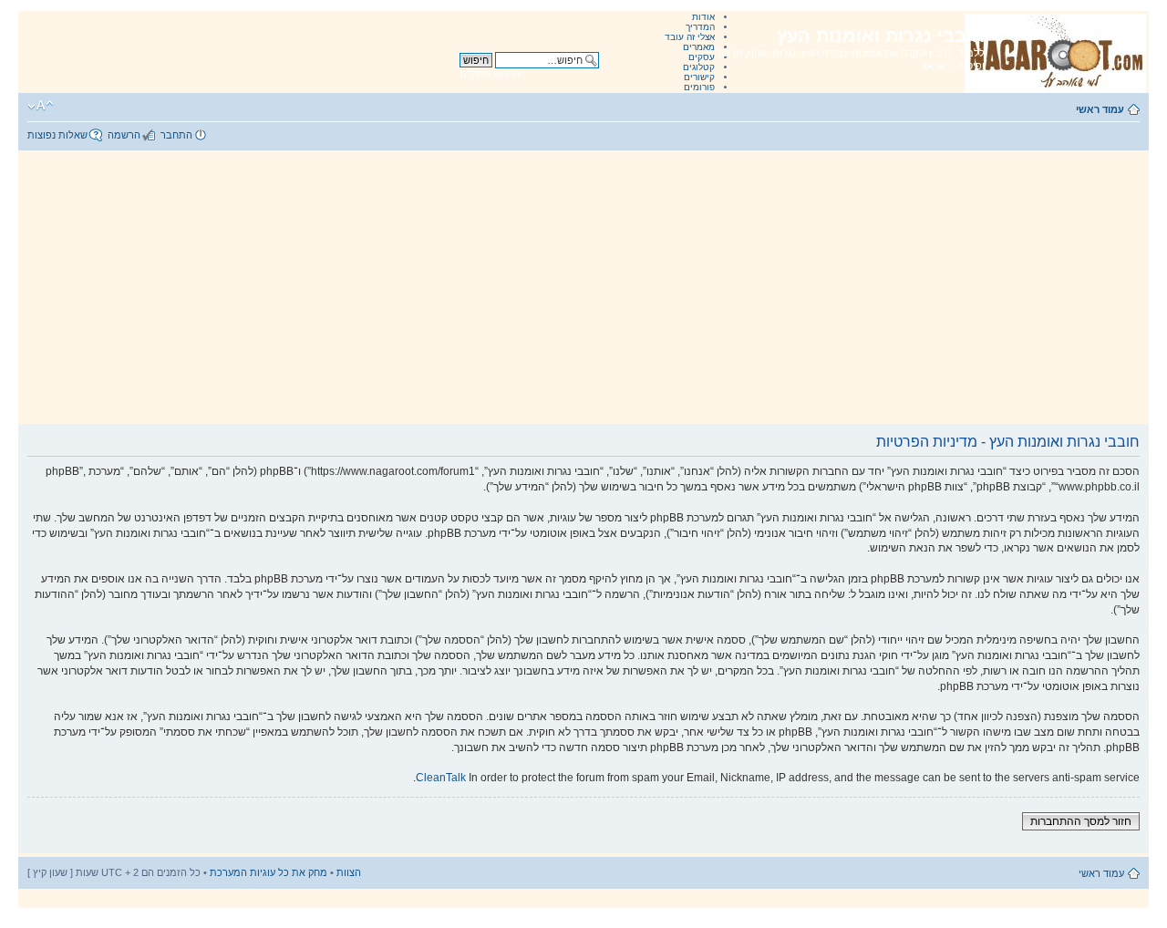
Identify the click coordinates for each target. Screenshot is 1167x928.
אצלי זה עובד (690, 37)
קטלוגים (699, 67)
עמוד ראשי (1100, 109)
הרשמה (124, 134)
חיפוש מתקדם (490, 73)
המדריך (700, 27)
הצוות (348, 872)
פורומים (699, 87)
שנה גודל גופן (40, 106)
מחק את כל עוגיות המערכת (268, 872)
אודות (703, 17)
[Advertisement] (583, 287)
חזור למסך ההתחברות (1080, 821)
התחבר (176, 134)
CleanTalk (441, 777)
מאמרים (699, 47)
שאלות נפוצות (57, 134)
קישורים (699, 77)
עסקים (701, 57)
